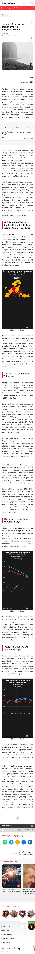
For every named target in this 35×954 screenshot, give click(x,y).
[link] (11, 926)
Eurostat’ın (6, 234)
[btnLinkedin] (30, 842)
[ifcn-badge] (24, 926)
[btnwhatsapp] (5, 842)
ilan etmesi (18, 171)
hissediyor (19, 160)
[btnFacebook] (24, 842)
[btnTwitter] (11, 842)
